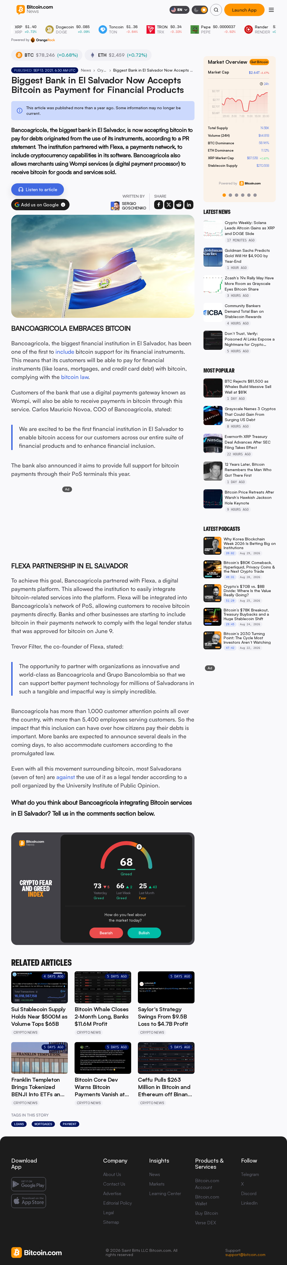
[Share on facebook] (158, 204)
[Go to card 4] (242, 195)
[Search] (216, 10)
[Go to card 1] (224, 195)
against (65, 776)
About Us (112, 1174)
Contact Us (114, 1184)
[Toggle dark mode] (200, 10)
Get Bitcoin (259, 62)
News (86, 70)
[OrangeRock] (43, 40)
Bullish (144, 933)
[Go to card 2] (230, 195)
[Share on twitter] (168, 204)
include (64, 351)
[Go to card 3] (236, 195)
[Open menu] (271, 9)
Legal (108, 1212)
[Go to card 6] (255, 195)
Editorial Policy (117, 1203)
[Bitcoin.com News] (34, 10)
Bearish (106, 933)
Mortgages (43, 1124)
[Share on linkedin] (188, 204)
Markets (157, 1184)
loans (19, 1124)
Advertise (112, 1193)
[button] (63, 204)
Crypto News (102, 70)
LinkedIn (249, 1203)
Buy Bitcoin (206, 1213)
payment (70, 1124)
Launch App (244, 10)
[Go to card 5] (249, 195)
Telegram (250, 1174)
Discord (248, 1193)
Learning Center (165, 1193)
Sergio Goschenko (134, 205)
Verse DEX (205, 1222)
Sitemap (111, 1222)
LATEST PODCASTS (221, 529)
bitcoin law (74, 376)
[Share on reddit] (178, 204)
